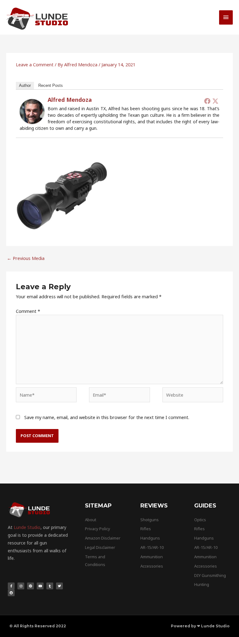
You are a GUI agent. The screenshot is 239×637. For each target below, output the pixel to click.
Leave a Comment (35, 64)
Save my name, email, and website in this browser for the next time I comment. (106, 417)
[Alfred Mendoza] (32, 111)
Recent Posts (50, 85)
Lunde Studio (27, 527)
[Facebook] (207, 101)
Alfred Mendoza (70, 99)
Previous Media (26, 258)
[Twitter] (215, 101)
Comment (28, 311)
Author (25, 85)
